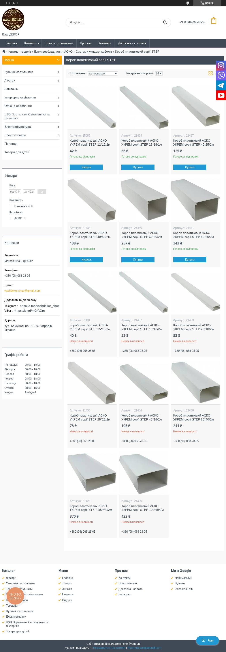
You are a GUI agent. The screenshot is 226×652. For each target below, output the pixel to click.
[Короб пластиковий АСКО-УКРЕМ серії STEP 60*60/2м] (143, 200)
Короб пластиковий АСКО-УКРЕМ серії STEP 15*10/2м (90, 327)
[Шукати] (165, 22)
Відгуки (67, 600)
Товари (67, 583)
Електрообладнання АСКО (53, 51)
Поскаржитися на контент (109, 647)
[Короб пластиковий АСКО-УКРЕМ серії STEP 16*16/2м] (143, 292)
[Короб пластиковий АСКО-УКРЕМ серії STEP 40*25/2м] (195, 107)
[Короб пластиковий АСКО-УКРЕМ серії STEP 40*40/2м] (92, 200)
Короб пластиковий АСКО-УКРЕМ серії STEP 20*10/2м (193, 327)
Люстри (9, 80)
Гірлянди (10, 143)
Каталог (30, 43)
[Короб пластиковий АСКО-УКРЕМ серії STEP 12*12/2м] (92, 107)
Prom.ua (134, 643)
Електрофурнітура (17, 126)
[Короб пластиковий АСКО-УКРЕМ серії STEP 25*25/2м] (92, 382)
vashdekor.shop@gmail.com (22, 290)
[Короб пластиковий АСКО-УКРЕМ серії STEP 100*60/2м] (143, 473)
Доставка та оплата (132, 43)
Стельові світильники (20, 583)
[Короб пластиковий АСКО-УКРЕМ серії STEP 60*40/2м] (195, 382)
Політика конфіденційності (144, 647)
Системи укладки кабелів (94, 51)
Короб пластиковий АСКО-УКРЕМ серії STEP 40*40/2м (90, 235)
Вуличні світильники (18, 72)
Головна (11, 43)
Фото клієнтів (184, 589)
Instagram (125, 594)
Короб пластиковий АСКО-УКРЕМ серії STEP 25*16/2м (141, 142)
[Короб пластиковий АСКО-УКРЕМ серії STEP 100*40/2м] (92, 473)
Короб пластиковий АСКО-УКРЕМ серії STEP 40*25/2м (193, 142)
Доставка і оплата (131, 589)
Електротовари (15, 135)
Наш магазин (183, 578)
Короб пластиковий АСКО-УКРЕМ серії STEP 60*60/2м (141, 235)
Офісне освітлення (18, 105)
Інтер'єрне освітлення (20, 97)
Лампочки (11, 89)
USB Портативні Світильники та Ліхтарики (27, 116)
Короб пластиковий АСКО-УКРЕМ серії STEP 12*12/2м (90, 142)
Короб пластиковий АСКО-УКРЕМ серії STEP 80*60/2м (193, 235)
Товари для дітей (16, 152)
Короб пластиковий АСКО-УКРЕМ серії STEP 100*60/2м (142, 508)
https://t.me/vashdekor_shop (40, 305)
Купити (86, 167)
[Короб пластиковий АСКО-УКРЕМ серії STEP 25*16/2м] (143, 107)
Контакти (104, 43)
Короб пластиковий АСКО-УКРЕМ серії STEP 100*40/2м (91, 508)
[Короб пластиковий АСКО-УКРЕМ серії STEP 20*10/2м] (195, 292)
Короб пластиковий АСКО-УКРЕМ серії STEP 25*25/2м (90, 417)
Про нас (86, 43)
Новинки (67, 594)
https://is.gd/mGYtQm (30, 310)
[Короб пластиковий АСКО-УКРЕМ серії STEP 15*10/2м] (92, 292)
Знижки (67, 589)
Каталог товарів (19, 51)
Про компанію (128, 583)
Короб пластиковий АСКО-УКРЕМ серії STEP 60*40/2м (193, 417)
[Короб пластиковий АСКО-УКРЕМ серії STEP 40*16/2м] (143, 382)
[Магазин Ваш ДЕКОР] (13, 19)
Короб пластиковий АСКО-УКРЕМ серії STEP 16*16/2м (141, 327)
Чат (211, 640)
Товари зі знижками (59, 43)
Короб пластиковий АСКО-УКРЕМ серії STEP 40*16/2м (141, 417)
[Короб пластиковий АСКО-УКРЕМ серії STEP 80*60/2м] (195, 200)
